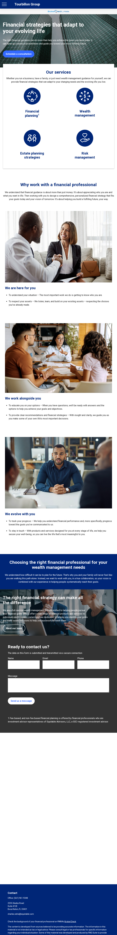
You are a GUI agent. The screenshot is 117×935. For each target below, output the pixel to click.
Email (45, 658)
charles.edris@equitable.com (21, 914)
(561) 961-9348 (21, 898)
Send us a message (21, 701)
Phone (80, 658)
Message (12, 676)
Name (11, 658)
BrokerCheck (70, 921)
